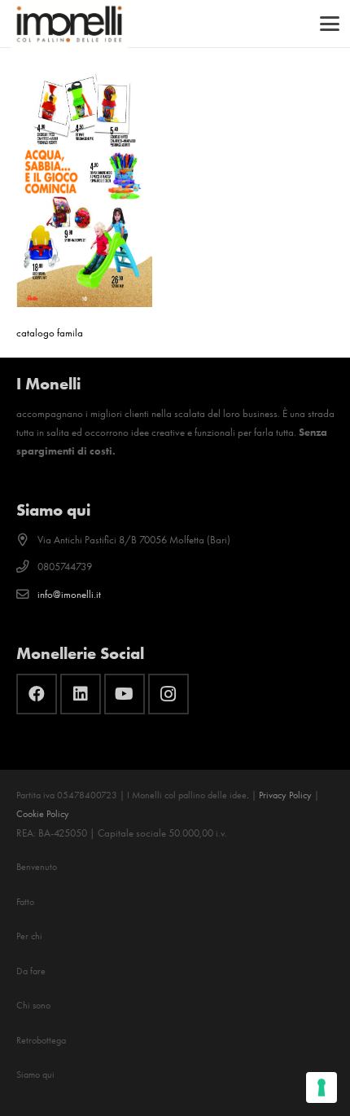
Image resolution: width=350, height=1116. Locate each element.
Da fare (31, 971)
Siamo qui (35, 1074)
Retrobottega (41, 1040)
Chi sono (33, 1005)
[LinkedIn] (80, 694)
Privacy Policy (285, 795)
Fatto (25, 901)
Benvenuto (36, 866)
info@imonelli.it (69, 594)
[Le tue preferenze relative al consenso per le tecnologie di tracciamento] (321, 1087)
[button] (330, 23)
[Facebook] (36, 694)
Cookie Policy (42, 813)
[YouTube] (124, 694)
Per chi (29, 936)
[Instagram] (168, 694)
